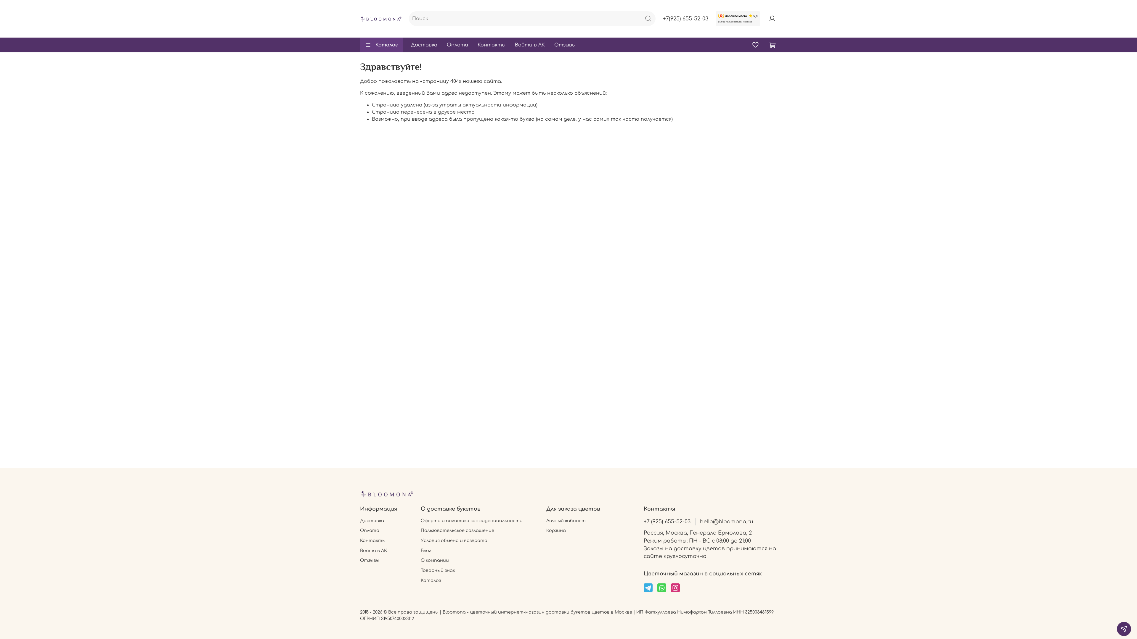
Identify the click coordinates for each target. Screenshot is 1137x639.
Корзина (556, 530)
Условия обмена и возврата (454, 540)
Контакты (491, 45)
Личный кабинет (566, 520)
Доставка (424, 45)
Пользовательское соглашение (457, 530)
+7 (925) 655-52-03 (667, 522)
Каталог (386, 45)
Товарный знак (438, 570)
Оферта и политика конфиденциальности (472, 520)
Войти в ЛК (530, 45)
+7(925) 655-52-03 (685, 19)
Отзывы (565, 45)
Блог (426, 550)
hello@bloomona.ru (726, 522)
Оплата (457, 45)
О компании (435, 560)
